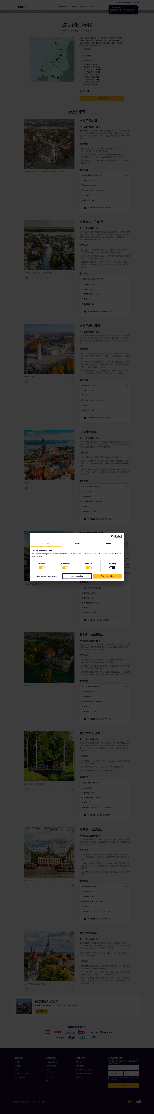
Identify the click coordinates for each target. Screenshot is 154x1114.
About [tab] (108, 543)
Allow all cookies (107, 576)
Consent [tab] (45, 543)
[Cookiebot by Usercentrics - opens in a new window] (113, 536)
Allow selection (77, 576)
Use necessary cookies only (47, 576)
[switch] (65, 567)
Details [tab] (77, 543)
